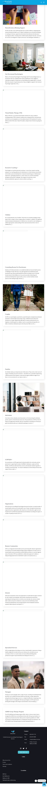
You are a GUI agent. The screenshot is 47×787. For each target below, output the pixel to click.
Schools (7, 593)
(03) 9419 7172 (33, 734)
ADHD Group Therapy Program (14, 711)
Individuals (8, 415)
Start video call (23, 752)
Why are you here (6, 760)
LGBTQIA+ (8, 459)
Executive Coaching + (11, 167)
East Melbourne (6, 776)
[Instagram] (21, 748)
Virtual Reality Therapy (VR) (13, 113)
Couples (7, 314)
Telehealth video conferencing (9, 780)
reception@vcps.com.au (35, 739)
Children (7, 215)
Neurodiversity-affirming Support (15, 28)
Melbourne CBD (6, 778)
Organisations (9, 504)
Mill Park (4, 774)
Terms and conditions (7, 764)
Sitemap (4, 766)
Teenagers (8, 692)
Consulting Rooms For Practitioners (15, 267)
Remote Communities (11, 546)
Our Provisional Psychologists (14, 74)
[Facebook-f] (26, 748)
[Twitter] (24, 748)
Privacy (4, 762)
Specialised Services (11, 647)
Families (7, 369)
